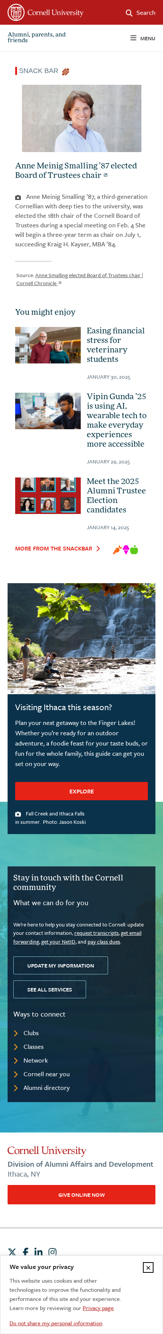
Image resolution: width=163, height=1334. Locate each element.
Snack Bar (40, 71)
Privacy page (98, 1308)
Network (36, 1060)
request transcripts (96, 933)
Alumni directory (47, 1087)
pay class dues (104, 941)
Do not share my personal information (55, 1323)
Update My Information (60, 965)
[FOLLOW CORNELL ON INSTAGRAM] (52, 1252)
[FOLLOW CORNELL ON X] (12, 1252)
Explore (81, 791)
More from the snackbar (53, 548)
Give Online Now (81, 1195)
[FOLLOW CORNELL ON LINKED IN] (38, 1252)
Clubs (31, 1032)
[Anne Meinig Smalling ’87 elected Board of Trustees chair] (81, 119)
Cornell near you (47, 1074)
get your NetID (58, 941)
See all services (49, 989)
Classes (34, 1046)
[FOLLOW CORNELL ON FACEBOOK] (25, 1252)
